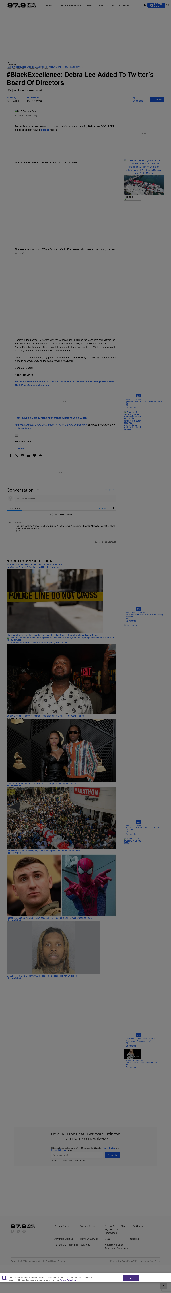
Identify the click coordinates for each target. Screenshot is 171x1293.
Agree (130, 1277)
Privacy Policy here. (68, 1280)
